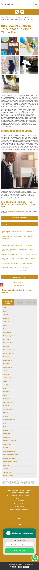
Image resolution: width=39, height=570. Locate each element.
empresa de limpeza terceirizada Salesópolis (15, 242)
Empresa (19, 524)
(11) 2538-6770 (12, 211)
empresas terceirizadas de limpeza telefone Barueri (17, 245)
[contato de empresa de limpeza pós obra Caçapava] (29, 65)
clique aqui (22, 211)
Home (19, 518)
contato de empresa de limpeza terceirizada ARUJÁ (17, 263)
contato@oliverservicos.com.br (20, 509)
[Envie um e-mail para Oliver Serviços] (22, 12)
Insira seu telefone (19, 540)
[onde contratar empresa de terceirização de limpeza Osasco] (10, 65)
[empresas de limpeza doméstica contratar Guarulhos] (29, 46)
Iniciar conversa (19, 551)
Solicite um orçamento (19, 218)
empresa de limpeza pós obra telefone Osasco (15, 267)
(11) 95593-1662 (20, 285)
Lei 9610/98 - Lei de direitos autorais (26, 483)
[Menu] (36, 4)
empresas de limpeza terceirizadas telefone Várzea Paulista (19, 254)
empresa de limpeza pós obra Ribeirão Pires (15, 271)
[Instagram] (19, 555)
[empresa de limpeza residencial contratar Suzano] (10, 84)
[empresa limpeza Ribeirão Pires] (10, 46)
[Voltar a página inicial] (7, 4)
